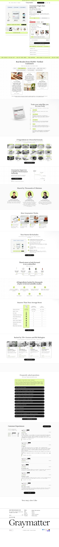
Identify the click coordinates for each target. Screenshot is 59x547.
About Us (26, 514)
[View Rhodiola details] (18, 152)
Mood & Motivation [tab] (39, 70)
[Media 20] (24, 29)
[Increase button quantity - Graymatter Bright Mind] (33, 43)
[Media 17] (14, 29)
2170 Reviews (41, 10)
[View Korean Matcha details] (48, 152)
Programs (26, 515)
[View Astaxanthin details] (40, 158)
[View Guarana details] (10, 158)
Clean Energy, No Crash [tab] (31, 68)
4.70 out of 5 (13, 429)
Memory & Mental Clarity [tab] (41, 68)
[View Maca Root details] (18, 158)
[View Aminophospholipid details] (18, 146)
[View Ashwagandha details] (10, 152)
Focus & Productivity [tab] (21, 68)
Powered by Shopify (33, 530)
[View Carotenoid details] (33, 158)
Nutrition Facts (29, 162)
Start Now (16, 178)
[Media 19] (21, 29)
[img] (24, 432)
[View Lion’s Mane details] (48, 146)
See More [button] (29, 492)
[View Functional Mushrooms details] (33, 152)
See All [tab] (15, 68)
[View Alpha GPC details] (10, 146)
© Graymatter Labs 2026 (26, 530)
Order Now (29, 255)
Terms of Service (35, 514)
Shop (25, 511)
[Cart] (49, 2)
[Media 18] (17, 29)
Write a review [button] (46, 426)
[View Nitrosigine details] (40, 146)
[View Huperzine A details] (33, 146)
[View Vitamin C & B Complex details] (40, 152)
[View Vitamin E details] (48, 158)
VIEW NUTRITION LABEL (16, 32)
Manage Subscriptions (36, 510)
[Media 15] (7, 29)
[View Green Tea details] (25, 158)
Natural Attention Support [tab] (21, 70)
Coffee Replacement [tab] (31, 70)
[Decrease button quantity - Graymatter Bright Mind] (30, 43)
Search (33, 511)
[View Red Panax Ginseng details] (25, 152)
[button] (9, 434)
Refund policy (34, 515)
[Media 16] (10, 29)
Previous (5, 16)
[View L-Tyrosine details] (25, 146)
